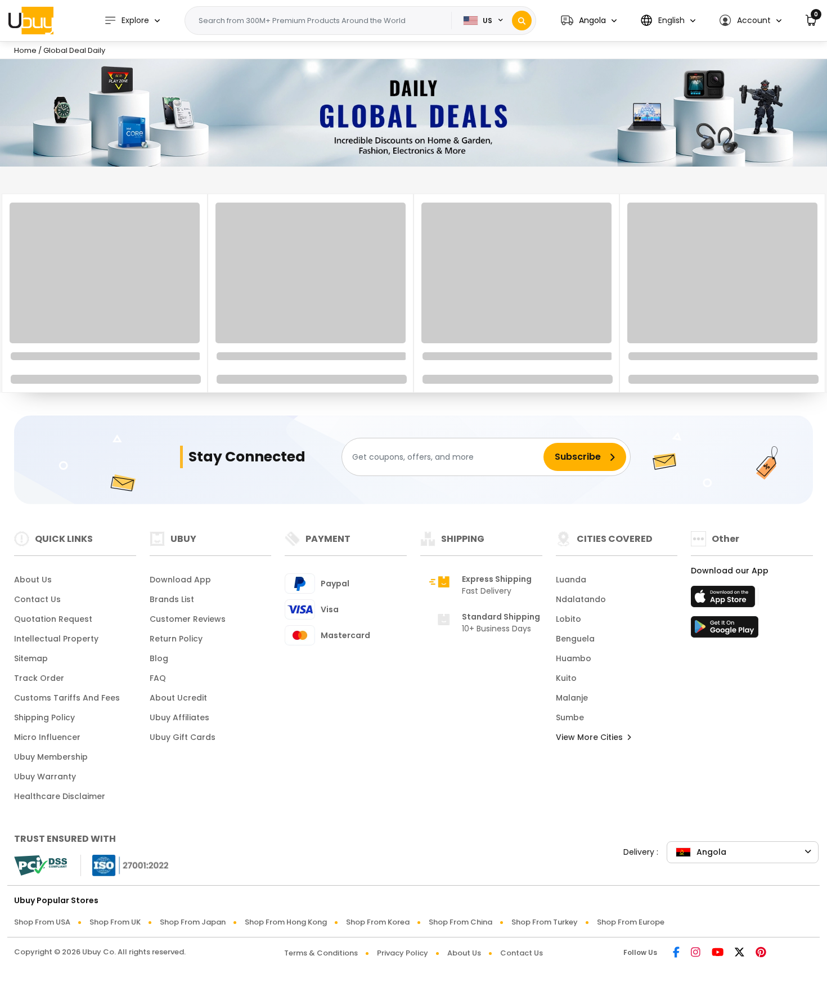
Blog (159, 658)
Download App (180, 579)
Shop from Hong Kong (286, 922)
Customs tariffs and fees (67, 697)
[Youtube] (717, 953)
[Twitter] (739, 953)
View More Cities (590, 737)
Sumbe (570, 717)
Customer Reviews (188, 619)
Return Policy (176, 638)
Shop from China (460, 922)
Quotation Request (53, 619)
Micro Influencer (47, 737)
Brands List (172, 599)
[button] (588, 21)
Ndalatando (581, 599)
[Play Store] (724, 630)
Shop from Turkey (544, 922)
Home (25, 50)
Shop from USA (42, 922)
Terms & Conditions (321, 953)
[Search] (522, 20)
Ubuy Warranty (45, 776)
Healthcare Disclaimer (59, 796)
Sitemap (31, 658)
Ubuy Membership (51, 756)
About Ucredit (178, 697)
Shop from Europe (630, 922)
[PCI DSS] (40, 865)
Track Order (39, 678)
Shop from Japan (193, 922)
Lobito (568, 619)
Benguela (575, 638)
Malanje (572, 697)
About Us (33, 579)
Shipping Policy (44, 717)
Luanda (571, 579)
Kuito (566, 678)
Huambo (573, 658)
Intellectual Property (56, 638)
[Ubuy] (30, 20)
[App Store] (724, 600)
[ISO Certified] (124, 864)
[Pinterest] (761, 953)
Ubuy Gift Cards (182, 737)
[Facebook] (676, 953)
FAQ (158, 678)
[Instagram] (695, 953)
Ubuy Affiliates (179, 717)
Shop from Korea (378, 922)
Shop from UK (115, 922)
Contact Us (37, 599)
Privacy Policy (402, 953)
